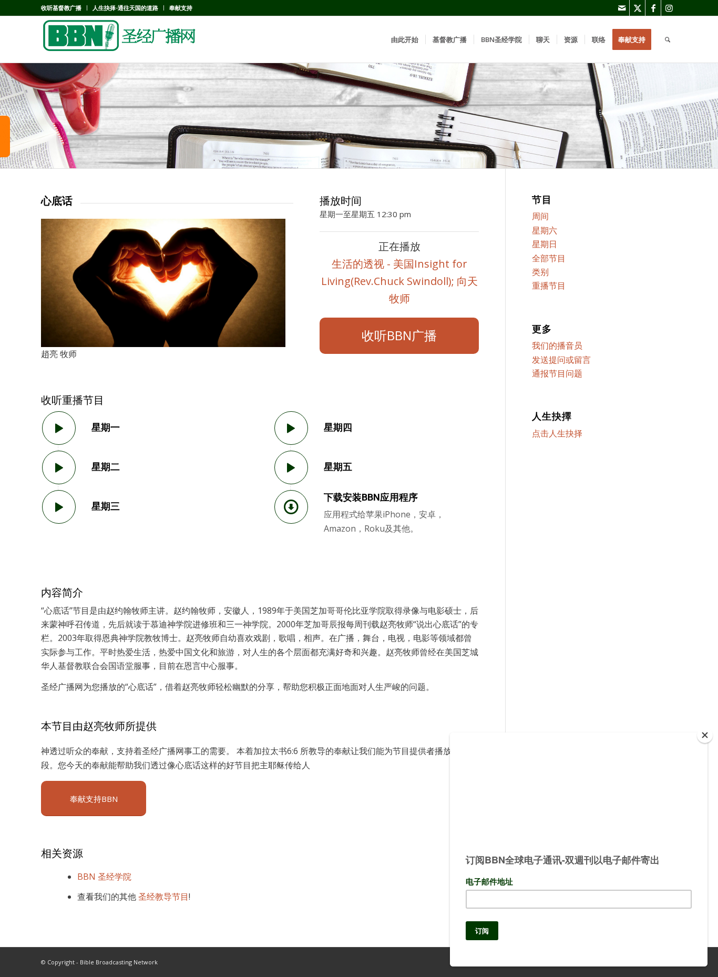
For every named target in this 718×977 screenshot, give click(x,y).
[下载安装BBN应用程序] (291, 507)
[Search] (667, 39)
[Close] (705, 735)
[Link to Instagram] (669, 8)
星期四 (338, 427)
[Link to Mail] (621, 8)
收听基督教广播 (61, 8)
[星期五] (291, 467)
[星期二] (59, 467)
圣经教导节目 (163, 896)
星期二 (105, 466)
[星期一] (59, 428)
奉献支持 (180, 8)
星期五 (338, 466)
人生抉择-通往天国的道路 (125, 8)
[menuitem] (64, 8)
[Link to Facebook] (653, 8)
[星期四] (291, 428)
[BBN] (120, 39)
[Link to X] (637, 8)
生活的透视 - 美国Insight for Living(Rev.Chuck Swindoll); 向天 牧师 (399, 281)
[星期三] (59, 507)
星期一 (105, 427)
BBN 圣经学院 (104, 876)
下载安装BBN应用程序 (371, 497)
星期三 (105, 506)
